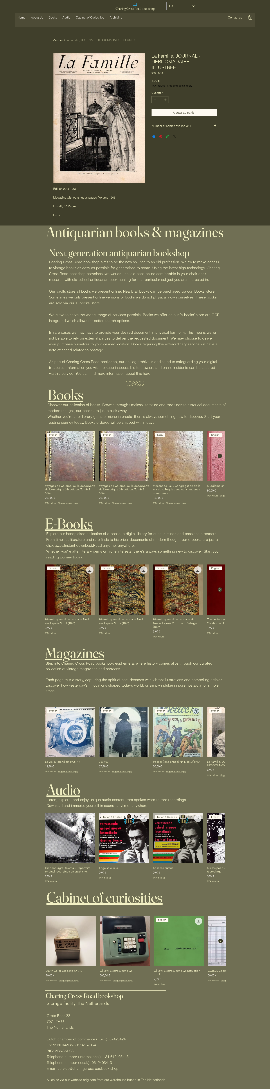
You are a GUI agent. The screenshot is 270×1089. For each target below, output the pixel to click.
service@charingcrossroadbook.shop (88, 1068)
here (146, 373)
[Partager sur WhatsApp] (168, 137)
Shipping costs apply (179, 85)
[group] (135, 467)
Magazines (74, 653)
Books (65, 395)
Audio (63, 789)
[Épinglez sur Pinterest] (161, 137)
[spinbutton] (160, 99)
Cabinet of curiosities (104, 897)
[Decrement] (154, 99)
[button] (235, 17)
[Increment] (165, 99)
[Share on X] (175, 137)
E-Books (69, 523)
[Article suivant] (220, 456)
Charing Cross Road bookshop (135, 8)
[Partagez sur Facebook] (154, 137)
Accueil (58, 40)
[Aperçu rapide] (70, 838)
